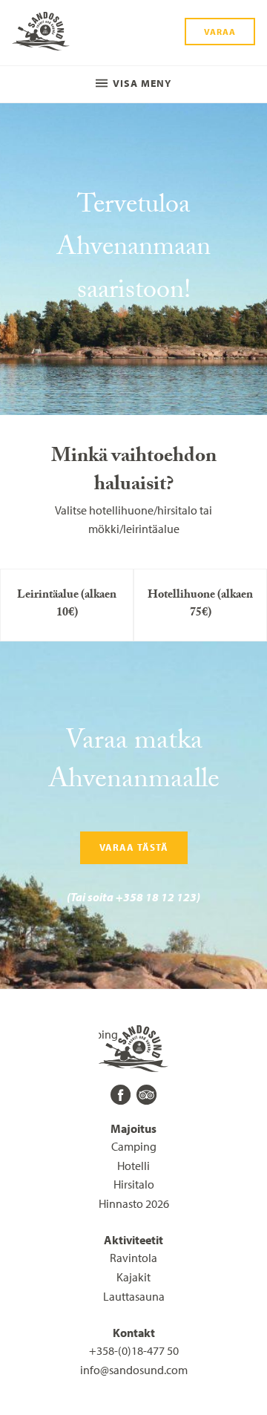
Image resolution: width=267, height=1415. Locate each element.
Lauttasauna (134, 1296)
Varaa (220, 31)
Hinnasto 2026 (134, 1203)
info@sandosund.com (134, 1369)
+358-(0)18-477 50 (134, 1350)
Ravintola (133, 1257)
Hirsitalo (133, 1184)
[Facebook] (121, 1095)
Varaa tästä (133, 847)
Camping (133, 1146)
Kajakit (133, 1276)
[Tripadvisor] (146, 1095)
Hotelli (133, 1165)
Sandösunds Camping (41, 32)
